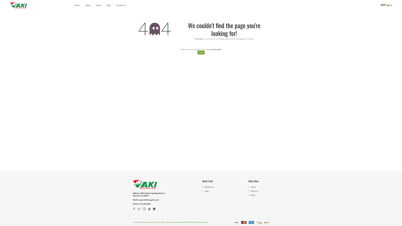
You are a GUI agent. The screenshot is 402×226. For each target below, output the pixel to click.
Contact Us (121, 5)
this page (249, 39)
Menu (253, 195)
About (88, 5)
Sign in (389, 5)
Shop (98, 5)
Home (77, 5)
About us (254, 191)
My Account (209, 187)
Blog (109, 5)
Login (207, 191)
